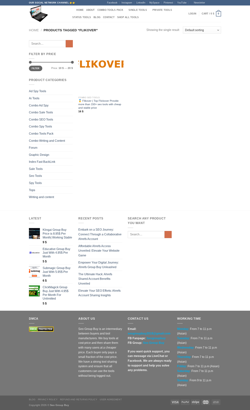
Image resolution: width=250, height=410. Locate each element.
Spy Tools (35, 183)
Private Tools (162, 10)
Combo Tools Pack (110, 10)
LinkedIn (140, 2)
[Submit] (69, 43)
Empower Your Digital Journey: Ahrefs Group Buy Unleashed (98, 265)
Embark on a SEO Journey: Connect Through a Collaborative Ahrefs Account (100, 234)
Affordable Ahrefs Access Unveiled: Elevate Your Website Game (99, 251)
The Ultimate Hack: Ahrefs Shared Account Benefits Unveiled (95, 279)
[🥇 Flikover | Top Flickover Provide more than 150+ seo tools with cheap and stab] (101, 67)
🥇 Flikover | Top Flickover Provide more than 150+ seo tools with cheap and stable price (99, 104)
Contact (109, 17)
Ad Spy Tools (37, 91)
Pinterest (168, 2)
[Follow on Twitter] (216, 2)
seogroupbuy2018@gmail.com (149, 333)
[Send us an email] (219, 2)
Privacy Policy (48, 399)
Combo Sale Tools (41, 112)
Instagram (127, 2)
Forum (33, 147)
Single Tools (137, 10)
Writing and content (41, 197)
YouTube (181, 2)
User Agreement (111, 399)
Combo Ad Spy (38, 105)
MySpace (154, 2)
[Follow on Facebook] (209, 2)
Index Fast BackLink (42, 161)
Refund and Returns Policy (78, 399)
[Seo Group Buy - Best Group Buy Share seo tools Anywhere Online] (47, 13)
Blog (97, 17)
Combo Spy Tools (40, 126)
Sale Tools (36, 168)
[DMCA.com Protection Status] (41, 328)
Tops (32, 190)
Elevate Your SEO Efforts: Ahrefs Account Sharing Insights (99, 293)
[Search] (72, 10)
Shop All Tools (128, 17)
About (90, 10)
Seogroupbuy (156, 338)
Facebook (112, 2)
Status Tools (81, 17)
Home (80, 10)
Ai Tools (34, 98)
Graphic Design (39, 154)
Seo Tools (35, 175)
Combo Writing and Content (47, 140)
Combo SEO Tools (41, 119)
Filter (35, 68)
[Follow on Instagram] (212, 2)
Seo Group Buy (153, 342)
